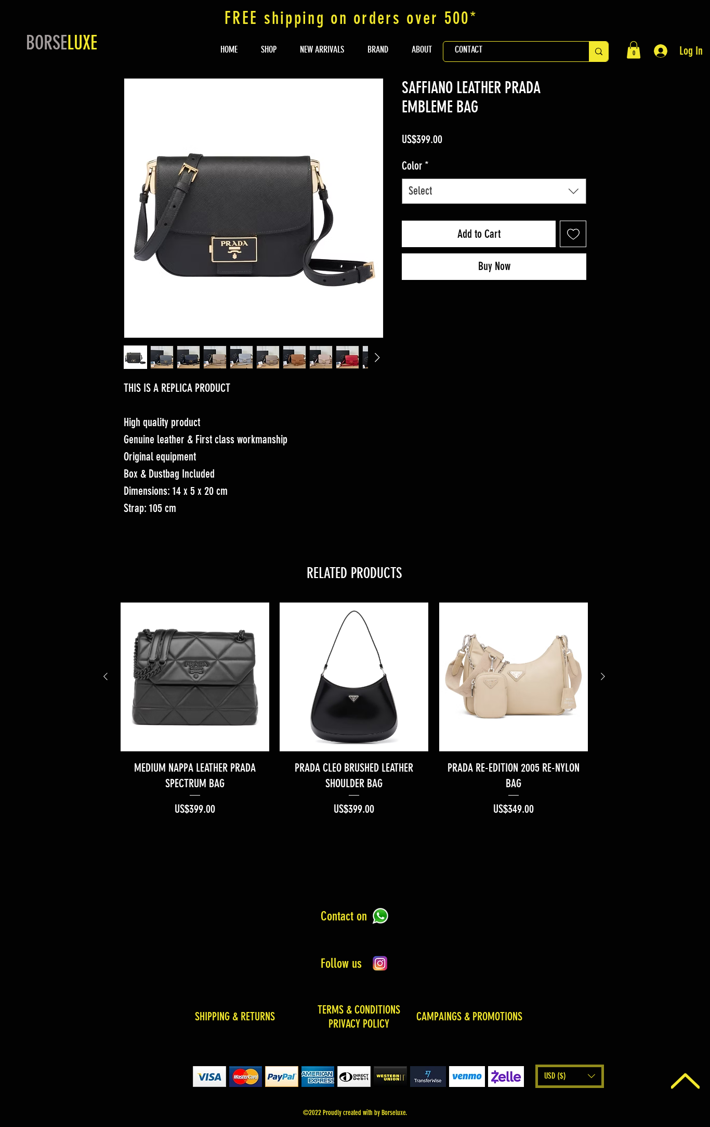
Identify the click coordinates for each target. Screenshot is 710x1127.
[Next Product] (603, 676)
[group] (354, 710)
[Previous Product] (105, 676)
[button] (633, 49)
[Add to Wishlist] (573, 234)
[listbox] (569, 1076)
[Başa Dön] (685, 1080)
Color (415, 166)
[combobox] (494, 191)
